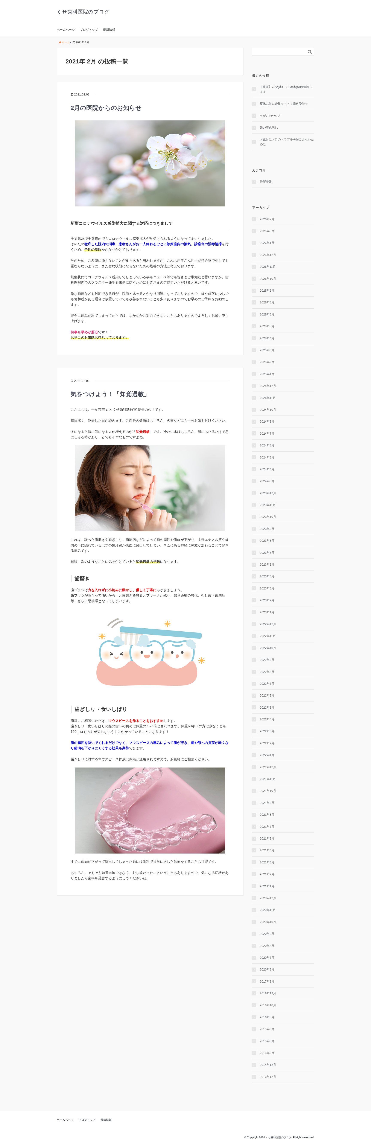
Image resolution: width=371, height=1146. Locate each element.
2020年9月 (267, 933)
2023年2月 (267, 600)
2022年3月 (267, 731)
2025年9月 (267, 290)
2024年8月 (267, 421)
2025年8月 (267, 302)
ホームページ (66, 29)
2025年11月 (268, 266)
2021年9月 (267, 803)
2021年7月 (267, 826)
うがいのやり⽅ (270, 115)
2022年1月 (267, 755)
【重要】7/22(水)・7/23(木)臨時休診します (286, 89)
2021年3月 (267, 862)
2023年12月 (268, 493)
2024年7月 (267, 433)
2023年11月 (268, 505)
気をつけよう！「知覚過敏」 (110, 394)
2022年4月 (267, 719)
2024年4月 (267, 469)
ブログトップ (89, 29)
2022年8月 (267, 672)
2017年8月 (267, 981)
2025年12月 (268, 255)
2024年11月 (268, 398)
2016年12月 (268, 993)
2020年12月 (268, 898)
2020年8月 (267, 946)
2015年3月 (267, 1041)
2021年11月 (268, 779)
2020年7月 (267, 957)
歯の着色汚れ (269, 127)
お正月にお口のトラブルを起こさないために (287, 142)
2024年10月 (268, 409)
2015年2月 (267, 1053)
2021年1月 (267, 886)
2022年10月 (268, 648)
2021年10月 (268, 790)
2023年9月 (267, 529)
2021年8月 (267, 814)
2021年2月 (267, 874)
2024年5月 (267, 457)
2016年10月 (268, 1005)
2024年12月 (268, 386)
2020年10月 (268, 922)
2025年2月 (267, 362)
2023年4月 (267, 576)
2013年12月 (268, 1076)
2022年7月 (267, 683)
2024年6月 (267, 445)
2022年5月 (267, 707)
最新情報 (109, 29)
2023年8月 (267, 540)
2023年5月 (267, 564)
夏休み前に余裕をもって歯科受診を (284, 103)
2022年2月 (267, 743)
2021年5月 (267, 838)
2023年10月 (268, 516)
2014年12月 (268, 1064)
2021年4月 (267, 850)
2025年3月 (267, 350)
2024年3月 (267, 481)
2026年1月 (267, 243)
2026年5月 (267, 231)
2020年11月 (268, 910)
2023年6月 (267, 552)
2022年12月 (268, 624)
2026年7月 (267, 219)
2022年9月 (267, 659)
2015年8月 (267, 1029)
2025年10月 (268, 278)
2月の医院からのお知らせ (106, 108)
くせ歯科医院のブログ (83, 12)
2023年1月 (267, 612)
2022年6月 (267, 695)
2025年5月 (267, 326)
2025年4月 (267, 338)
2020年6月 (267, 969)
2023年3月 (267, 588)
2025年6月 (267, 314)
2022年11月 (268, 636)
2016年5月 (267, 1017)
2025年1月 (267, 374)
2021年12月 (268, 767)
